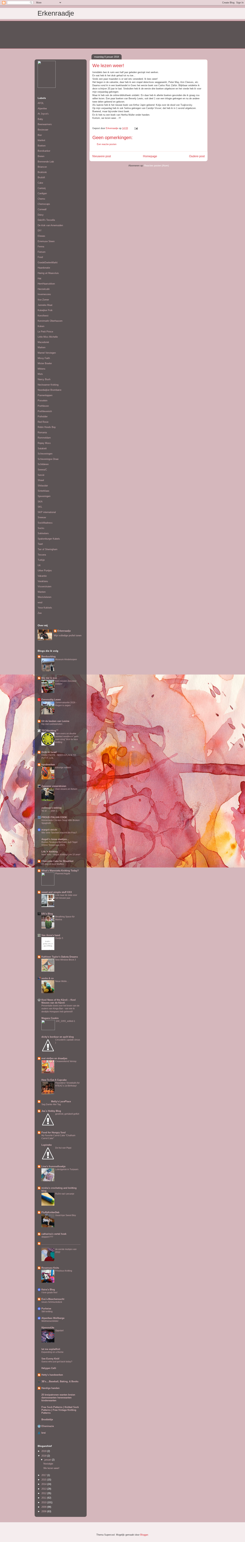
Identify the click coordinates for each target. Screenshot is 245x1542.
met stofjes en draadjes (54, 1058)
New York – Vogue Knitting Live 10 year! (60, 854)
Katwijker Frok (45, 310)
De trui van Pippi (63, 1148)
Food (40, 257)
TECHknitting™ (49, 730)
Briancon (42, 166)
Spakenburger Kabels (49, 538)
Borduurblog (48, 656)
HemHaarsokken (46, 283)
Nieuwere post (101, 156)
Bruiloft (41, 177)
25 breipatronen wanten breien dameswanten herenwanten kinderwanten (58, 1397)
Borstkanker (44, 151)
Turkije (41, 560)
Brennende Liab (46, 161)
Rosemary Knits (50, 1267)
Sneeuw (42, 517)
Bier (40, 135)
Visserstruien (44, 586)
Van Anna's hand (50, 935)
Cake (40, 182)
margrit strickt (49, 829)
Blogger (144, 1534)
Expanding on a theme (52, 1352)
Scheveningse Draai (48, 459)
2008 (44, 1511)
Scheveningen (45, 453)
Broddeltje (47, 1419)
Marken (41, 347)
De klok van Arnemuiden (50, 225)
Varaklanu (43, 581)
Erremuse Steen (46, 241)
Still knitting (47, 1311)
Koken (41, 326)
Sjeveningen (44, 496)
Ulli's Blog (47, 913)
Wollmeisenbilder (49, 1321)
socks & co (47, 978)
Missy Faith (44, 358)
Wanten (42, 592)
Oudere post (197, 156)
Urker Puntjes (45, 570)
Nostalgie (48, 1463)
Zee (40, 613)
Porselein (42, 400)
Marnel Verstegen (47, 352)
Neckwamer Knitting (48, 384)
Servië (41, 475)
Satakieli (42, 448)
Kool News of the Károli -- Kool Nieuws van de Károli (58, 1001)
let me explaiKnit (50, 1349)
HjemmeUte (47, 1327)
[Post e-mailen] (135, 128)
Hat (39, 278)
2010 (44, 1502)
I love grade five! (49, 1292)
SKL (40, 506)
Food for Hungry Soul (53, 1132)
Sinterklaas (43, 490)
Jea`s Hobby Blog (51, 1111)
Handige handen (50, 1388)
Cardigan (42, 193)
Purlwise (46, 1308)
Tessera (42, 554)
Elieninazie (47, 1426)
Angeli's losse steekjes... (55, 839)
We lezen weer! (51, 1468)
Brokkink (42, 172)
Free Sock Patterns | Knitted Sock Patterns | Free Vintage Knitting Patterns (60, 1410)
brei (43, 1432)
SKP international (47, 512)
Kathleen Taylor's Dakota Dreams (59, 956)
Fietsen (41, 252)
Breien (41, 156)
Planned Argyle (62, 873)
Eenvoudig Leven (51, 699)
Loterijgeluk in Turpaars (66, 1169)
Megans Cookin (50, 1018)
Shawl (41, 480)
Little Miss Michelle (48, 336)
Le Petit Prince (45, 331)
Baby (40, 119)
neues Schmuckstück (51, 1302)
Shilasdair (43, 485)
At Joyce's (43, 113)
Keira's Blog (48, 1289)
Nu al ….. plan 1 (49, 811)
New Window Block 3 (65, 959)
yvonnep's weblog (51, 807)
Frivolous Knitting (63, 1271)
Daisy (41, 214)
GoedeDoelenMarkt (48, 262)
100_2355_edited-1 (65, 1021)
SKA (40, 501)
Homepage (150, 156)
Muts (40, 374)
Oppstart (59, 1330)
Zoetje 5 (59, 938)
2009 (44, 1507)
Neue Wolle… (62, 981)
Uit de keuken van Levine (55, 721)
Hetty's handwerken (52, 1374)
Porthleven (43, 406)
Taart (40, 544)
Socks (41, 528)
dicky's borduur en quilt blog (57, 1036)
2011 (44, 1497)
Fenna (41, 246)
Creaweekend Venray (65, 1061)
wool (40, 602)
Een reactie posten (106, 144)
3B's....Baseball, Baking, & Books (59, 1381)
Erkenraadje (55, 13)
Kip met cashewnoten (51, 724)
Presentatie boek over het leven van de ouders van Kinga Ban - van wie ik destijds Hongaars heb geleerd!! (60, 1008)
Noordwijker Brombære (49, 390)
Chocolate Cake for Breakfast (57, 861)
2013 (44, 1488)
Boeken (42, 145)
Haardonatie (44, 267)
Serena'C (42, 469)
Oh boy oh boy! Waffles (52, 864)
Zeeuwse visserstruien (53, 786)
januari (48, 1459)
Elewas (41, 236)
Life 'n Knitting (49, 851)
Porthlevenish (45, 411)
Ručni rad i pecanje (64, 1194)
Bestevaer (43, 129)
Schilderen (43, 464)
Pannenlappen (45, 395)
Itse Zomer (43, 299)
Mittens (41, 368)
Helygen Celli (48, 1368)
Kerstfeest (43, 315)
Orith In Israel (49, 752)
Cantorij (42, 188)
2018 (44, 1455)
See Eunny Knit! (50, 1358)
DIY (40, 230)
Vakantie (42, 576)
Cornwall (42, 209)
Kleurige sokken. (63, 767)
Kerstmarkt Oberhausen (50, 320)
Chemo (41, 198)
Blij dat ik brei (49, 678)
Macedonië (43, 342)
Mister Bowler (45, 363)
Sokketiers (43, 533)
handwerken (48, 764)
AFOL (41, 103)
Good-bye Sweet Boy (65, 1215)
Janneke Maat (45, 305)
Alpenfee (42, 108)
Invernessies (44, 294)
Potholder (43, 416)
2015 (44, 1479)
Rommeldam (44, 437)
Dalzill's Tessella (46, 220)
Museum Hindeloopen (66, 659)
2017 (44, 1475)
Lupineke (46, 1145)
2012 (44, 1493)
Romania (42, 432)
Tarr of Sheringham (47, 549)
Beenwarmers (45, 124)
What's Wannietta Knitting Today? (60, 870)
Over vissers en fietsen (66, 789)
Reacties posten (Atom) (156, 165)
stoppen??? (47, 1237)
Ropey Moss (44, 443)
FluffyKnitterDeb (50, 1212)
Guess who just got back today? (56, 1361)
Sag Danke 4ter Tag (51, 1104)
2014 (44, 1484)
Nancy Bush (44, 379)
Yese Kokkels (45, 607)
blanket (41, 140)
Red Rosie (43, 422)
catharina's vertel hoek (53, 1234)
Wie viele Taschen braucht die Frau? (59, 832)
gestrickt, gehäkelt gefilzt (67, 1114)
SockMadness (45, 522)
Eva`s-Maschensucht (52, 1299)
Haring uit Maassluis (48, 273)
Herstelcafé (44, 289)
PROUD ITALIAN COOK (54, 817)
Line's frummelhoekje (53, 1166)
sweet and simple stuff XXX (56, 892)
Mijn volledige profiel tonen (67, 635)
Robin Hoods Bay (47, 427)
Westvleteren (44, 597)
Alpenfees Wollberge (52, 1318)
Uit (39, 565)
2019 (44, 1451)
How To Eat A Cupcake (54, 1080)
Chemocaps (44, 204)
